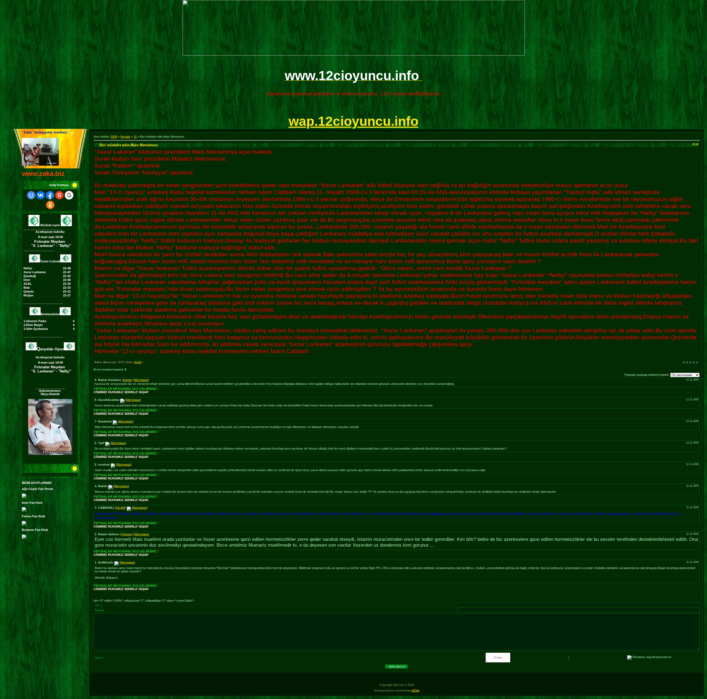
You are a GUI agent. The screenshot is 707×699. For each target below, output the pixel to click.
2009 (113, 136)
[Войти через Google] (69, 195)
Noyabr (125, 136)
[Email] (122, 399)
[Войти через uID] (31, 195)
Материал (141, 380)
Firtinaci (126, 534)
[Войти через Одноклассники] (50, 205)
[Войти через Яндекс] (59, 195)
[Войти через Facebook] (50, 195)
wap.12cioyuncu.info (353, 121)
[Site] (129, 507)
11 (135, 136)
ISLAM (137, 362)
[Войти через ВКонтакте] (40, 195)
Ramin (127, 380)
